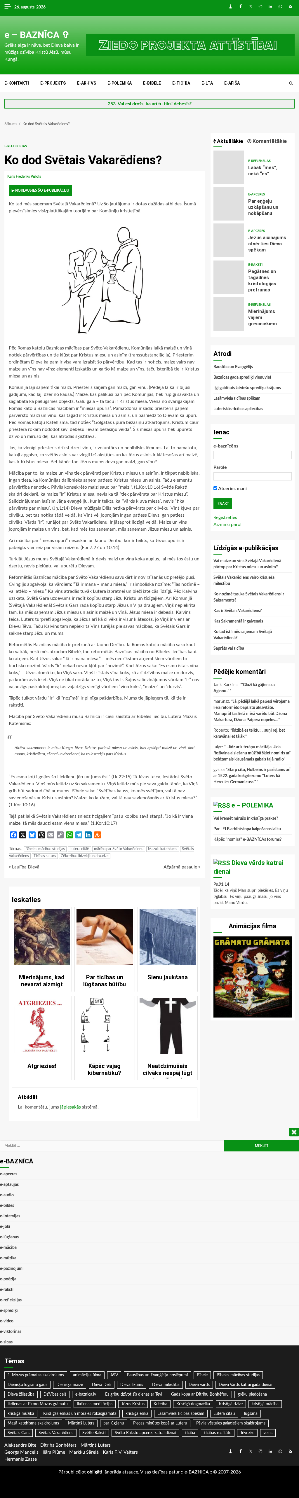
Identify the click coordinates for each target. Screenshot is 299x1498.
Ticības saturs (45, 856)
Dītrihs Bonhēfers (58, 1445)
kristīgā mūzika (21, 1414)
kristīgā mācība (265, 1404)
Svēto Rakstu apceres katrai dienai (145, 1433)
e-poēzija (8, 1279)
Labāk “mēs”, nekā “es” (228, 167)
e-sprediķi (9, 1311)
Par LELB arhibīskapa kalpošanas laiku (247, 829)
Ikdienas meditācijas (94, 1404)
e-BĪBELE (152, 83)
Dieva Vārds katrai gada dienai (245, 1385)
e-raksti (255, 264)
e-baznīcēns (225, 446)
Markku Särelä (84, 1452)
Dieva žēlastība (21, 1394)
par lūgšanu (113, 1423)
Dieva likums (131, 1385)
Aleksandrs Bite (20, 1445)
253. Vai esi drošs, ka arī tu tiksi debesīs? (150, 104)
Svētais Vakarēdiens (56, 1433)
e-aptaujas (9, 1185)
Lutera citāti (79, 849)
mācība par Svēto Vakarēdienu (118, 849)
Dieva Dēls (101, 1385)
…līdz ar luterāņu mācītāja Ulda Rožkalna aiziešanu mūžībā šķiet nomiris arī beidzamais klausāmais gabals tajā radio (252, 753)
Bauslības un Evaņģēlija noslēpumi (157, 1375)
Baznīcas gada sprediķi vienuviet (242, 377)
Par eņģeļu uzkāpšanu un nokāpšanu (228, 204)
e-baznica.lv (85, 1394)
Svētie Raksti (94, 1433)
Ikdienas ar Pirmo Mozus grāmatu (38, 1404)
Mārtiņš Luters (81, 1423)
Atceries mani (232, 488)
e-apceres (256, 194)
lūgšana (251, 1414)
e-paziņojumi (12, 1269)
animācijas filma (87, 1375)
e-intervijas (10, 1216)
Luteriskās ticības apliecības (238, 409)
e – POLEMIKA (252, 805)
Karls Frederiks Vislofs (24, 176)
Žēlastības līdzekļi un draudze (85, 856)
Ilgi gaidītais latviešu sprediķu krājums (247, 388)
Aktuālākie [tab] (229, 141)
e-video (6, 1321)
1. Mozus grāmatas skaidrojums (36, 1375)
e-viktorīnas (10, 1332)
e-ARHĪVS (86, 83)
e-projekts (53, 83)
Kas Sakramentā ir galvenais (238, 621)
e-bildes (7, 1206)
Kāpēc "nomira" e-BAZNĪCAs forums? (247, 840)
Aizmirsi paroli (228, 524)
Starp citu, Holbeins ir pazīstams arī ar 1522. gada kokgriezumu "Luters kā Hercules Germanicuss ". (252, 776)
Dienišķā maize (69, 1385)
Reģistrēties (225, 517)
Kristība (160, 1404)
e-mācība (8, 1248)
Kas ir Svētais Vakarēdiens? (237, 611)
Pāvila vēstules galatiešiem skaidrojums (230, 1423)
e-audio (7, 1195)
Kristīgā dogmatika (193, 1404)
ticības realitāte (217, 1433)
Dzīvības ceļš (55, 1394)
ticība (190, 1433)
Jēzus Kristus (133, 1404)
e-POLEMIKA (119, 83)
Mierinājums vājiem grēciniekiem (228, 314)
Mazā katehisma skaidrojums (33, 1423)
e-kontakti (16, 83)
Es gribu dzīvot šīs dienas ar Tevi (133, 1394)
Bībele (202, 1375)
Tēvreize (247, 1433)
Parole (220, 467)
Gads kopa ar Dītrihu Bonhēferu (200, 1394)
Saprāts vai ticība (228, 648)
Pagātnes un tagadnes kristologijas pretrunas (228, 277)
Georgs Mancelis (21, 1452)
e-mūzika (8, 1258)
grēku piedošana (252, 1394)
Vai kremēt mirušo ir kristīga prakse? (245, 819)
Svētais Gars (18, 1433)
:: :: (196, 1472)
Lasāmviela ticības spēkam (236, 398)
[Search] (291, 83)
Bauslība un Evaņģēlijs (233, 367)
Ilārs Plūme (54, 1452)
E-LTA (207, 83)
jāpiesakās (70, 1107)
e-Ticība (181, 83)
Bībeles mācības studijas (45, 849)
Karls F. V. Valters (120, 1452)
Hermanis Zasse (20, 1459)
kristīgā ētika (137, 1414)
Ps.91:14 (221, 884)
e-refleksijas (15, 146)
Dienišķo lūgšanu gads (27, 1385)
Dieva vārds (199, 1385)
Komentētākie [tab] (269, 141)
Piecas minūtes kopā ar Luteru (160, 1423)
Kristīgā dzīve (231, 1404)
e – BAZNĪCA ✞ (37, 34)
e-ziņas (6, 1342)
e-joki (5, 1227)
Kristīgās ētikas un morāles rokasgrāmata (80, 1414)
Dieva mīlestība (166, 1385)
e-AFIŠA (232, 83)
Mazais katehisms (162, 849)
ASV (114, 1375)
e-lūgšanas (9, 1237)
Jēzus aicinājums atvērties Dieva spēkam (228, 240)
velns (267, 1433)
